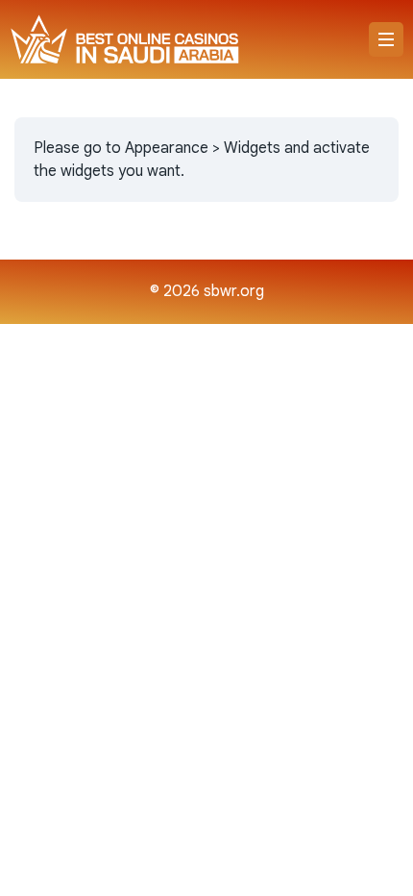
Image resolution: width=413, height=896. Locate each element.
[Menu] (386, 39)
